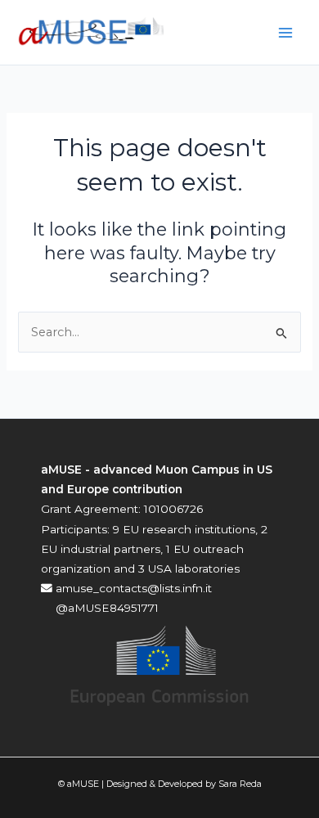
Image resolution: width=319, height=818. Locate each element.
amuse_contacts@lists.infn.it (132, 588)
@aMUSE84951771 (105, 607)
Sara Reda (240, 783)
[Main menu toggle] (285, 33)
